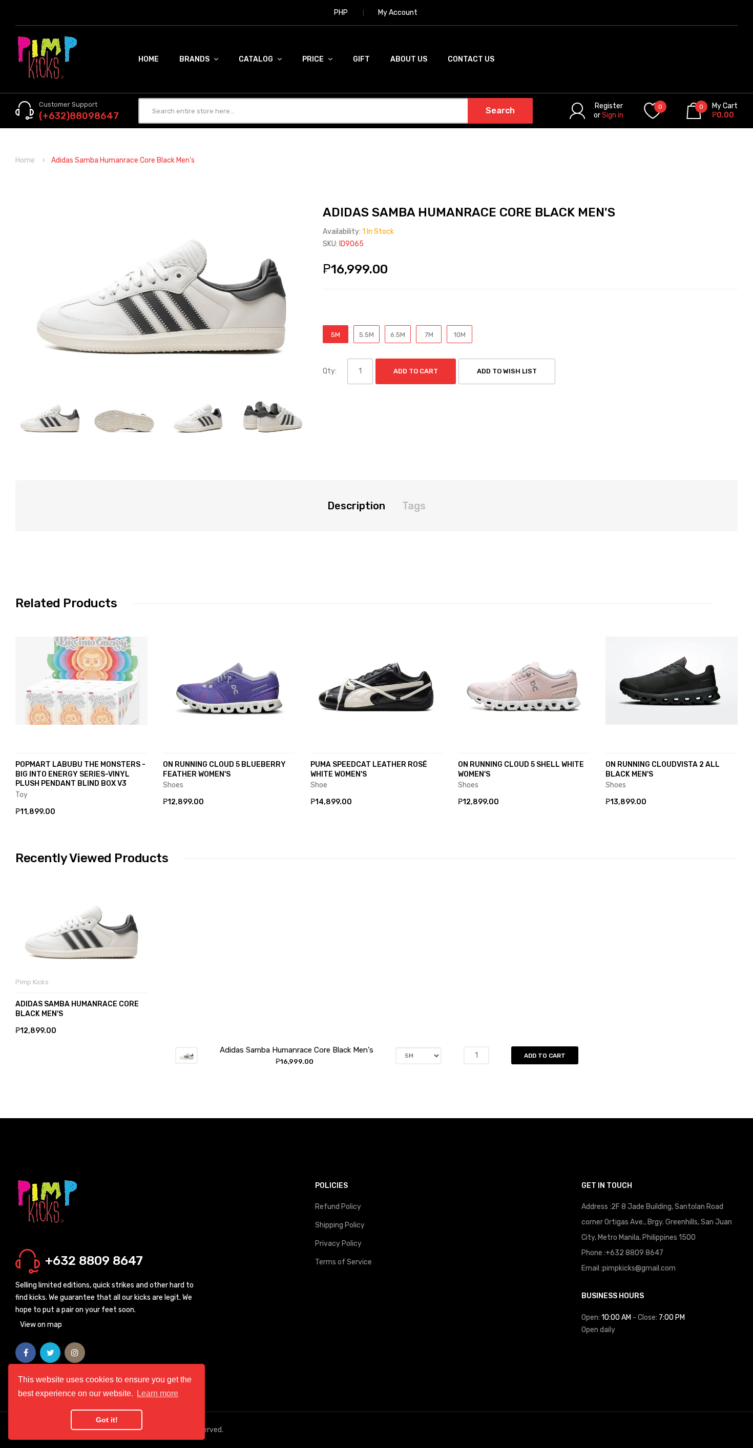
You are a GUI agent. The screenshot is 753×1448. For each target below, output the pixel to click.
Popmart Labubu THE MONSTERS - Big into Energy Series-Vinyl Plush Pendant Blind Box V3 (80, 774)
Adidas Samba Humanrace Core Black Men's (77, 1009)
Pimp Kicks (32, 982)
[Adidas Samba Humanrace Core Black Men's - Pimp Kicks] (50, 415)
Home (25, 160)
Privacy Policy (338, 1243)
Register (609, 106)
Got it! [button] (107, 1420)
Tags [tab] (414, 506)
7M (429, 335)
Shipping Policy (340, 1225)
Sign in (612, 115)
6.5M (397, 335)
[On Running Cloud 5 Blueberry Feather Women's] (229, 681)
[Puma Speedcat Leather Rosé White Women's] (376, 681)
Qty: (330, 371)
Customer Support (68, 104)
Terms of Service (343, 1262)
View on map (41, 1324)
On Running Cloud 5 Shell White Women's (521, 769)
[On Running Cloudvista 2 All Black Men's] (671, 681)
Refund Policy (338, 1206)
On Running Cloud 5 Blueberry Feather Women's (224, 769)
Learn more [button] (157, 1393)
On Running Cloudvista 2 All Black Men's (662, 769)
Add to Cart (415, 371)
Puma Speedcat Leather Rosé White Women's (368, 769)
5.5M (366, 335)
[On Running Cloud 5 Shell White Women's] (524, 681)
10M (460, 335)
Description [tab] (356, 506)
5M (335, 335)
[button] (25, 696)
